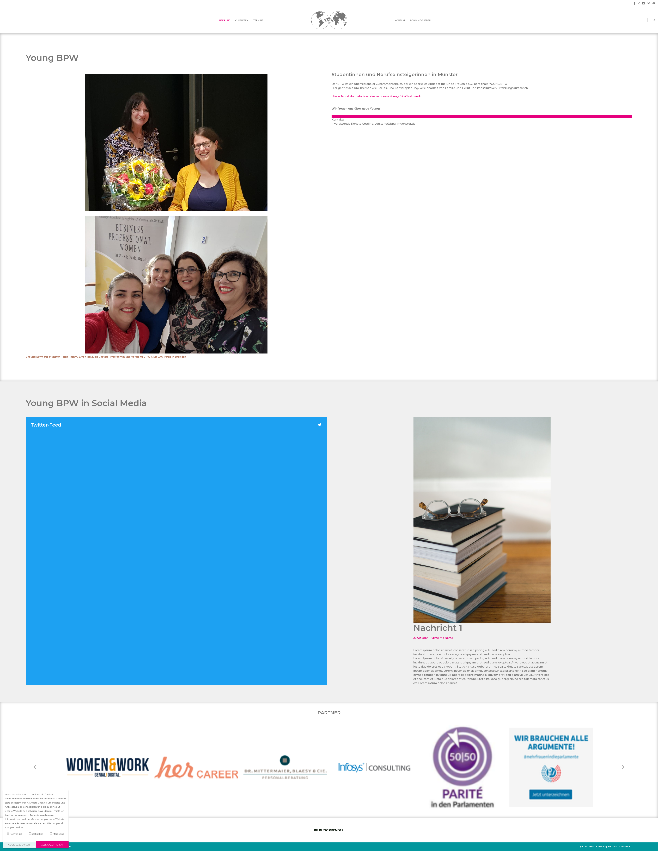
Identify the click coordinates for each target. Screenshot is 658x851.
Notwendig (15, 834)
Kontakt (400, 20)
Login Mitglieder (420, 20)
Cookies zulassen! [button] (19, 844)
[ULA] (551, 767)
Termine (258, 20)
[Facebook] (634, 3)
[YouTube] (654, 3)
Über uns (224, 20)
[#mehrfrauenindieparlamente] (463, 767)
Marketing (58, 834)
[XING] (639, 3)
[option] (482, 520)
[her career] (108, 767)
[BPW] (329, 20)
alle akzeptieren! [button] (52, 844)
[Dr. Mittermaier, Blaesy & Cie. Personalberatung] (196, 767)
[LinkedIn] (643, 3)
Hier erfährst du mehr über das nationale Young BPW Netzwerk (376, 96)
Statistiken (37, 834)
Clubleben (241, 20)
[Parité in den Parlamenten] (374, 767)
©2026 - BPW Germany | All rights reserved (606, 846)
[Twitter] (648, 3)
